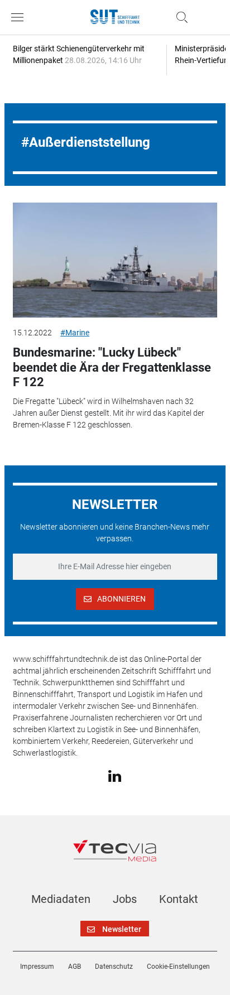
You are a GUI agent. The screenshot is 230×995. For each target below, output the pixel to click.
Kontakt (178, 899)
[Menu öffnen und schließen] (20, 17)
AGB (74, 966)
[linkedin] (114, 775)
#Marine (74, 332)
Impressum (37, 966)
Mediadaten (60, 899)
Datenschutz (114, 966)
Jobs (125, 899)
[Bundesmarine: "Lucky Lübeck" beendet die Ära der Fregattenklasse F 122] (115, 260)
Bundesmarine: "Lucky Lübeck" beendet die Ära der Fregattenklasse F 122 (112, 367)
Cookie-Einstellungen (178, 966)
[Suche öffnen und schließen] (179, 17)
